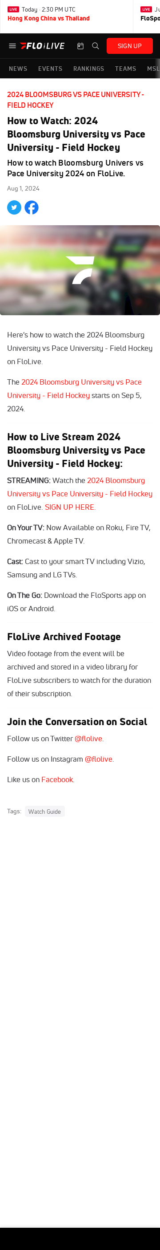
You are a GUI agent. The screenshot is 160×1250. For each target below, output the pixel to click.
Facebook (57, 779)
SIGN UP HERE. (70, 506)
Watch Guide (44, 811)
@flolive (88, 738)
